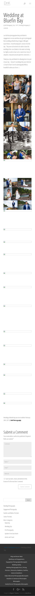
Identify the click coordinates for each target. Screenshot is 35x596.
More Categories (8, 520)
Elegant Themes (14, 593)
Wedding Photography (24, 25)
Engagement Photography (10, 509)
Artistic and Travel (9, 537)
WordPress (28, 593)
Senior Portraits (8, 517)
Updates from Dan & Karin (11, 533)
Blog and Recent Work (16, 556)
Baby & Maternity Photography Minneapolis (16, 576)
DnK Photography (8, 25)
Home (5, 547)
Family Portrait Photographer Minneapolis (16, 584)
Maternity (7, 523)
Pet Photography (9, 530)
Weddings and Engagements (16, 559)
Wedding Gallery (16, 565)
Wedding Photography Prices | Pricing (16, 567)
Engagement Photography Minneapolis (16, 562)
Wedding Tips (8, 526)
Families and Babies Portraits (11, 513)
